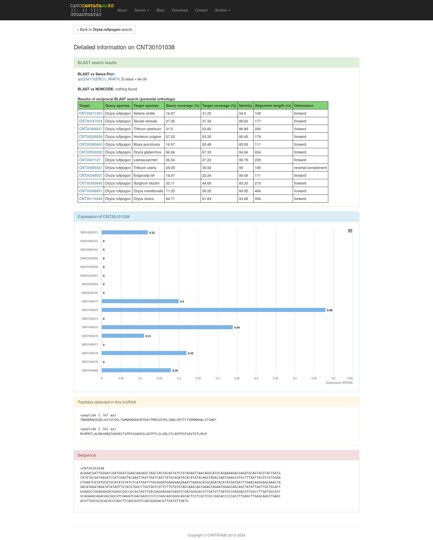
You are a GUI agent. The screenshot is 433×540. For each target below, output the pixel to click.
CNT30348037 (90, 175)
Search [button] (140, 10)
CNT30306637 (90, 128)
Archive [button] (221, 10)
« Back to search (104, 29)
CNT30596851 (90, 190)
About (122, 10)
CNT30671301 (90, 113)
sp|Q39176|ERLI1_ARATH (99, 78)
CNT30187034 (90, 120)
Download (180, 10)
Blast (160, 10)
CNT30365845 (90, 183)
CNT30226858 (90, 136)
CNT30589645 (90, 144)
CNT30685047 (90, 167)
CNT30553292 (90, 151)
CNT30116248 (90, 198)
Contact (201, 10)
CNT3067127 (89, 159)
